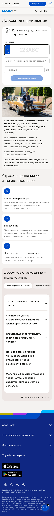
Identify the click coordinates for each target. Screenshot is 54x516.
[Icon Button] (47, 70)
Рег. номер (9, 42)
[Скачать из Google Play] (27, 474)
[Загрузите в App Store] (27, 466)
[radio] (18, 286)
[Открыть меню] (50, 10)
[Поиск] (36, 10)
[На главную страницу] (9, 11)
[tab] (18, 286)
